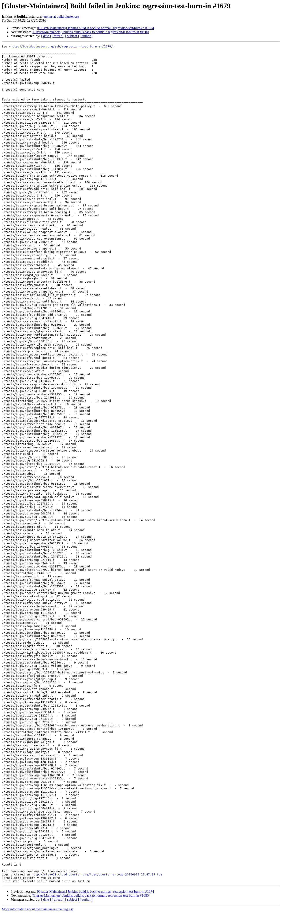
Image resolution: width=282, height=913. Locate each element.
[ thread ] (58, 36)
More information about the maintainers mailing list (37, 909)
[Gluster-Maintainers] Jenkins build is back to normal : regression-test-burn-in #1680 (90, 32)
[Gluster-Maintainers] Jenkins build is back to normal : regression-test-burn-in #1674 (95, 28)
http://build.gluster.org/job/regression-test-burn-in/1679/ (62, 46)
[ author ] (86, 36)
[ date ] (46, 36)
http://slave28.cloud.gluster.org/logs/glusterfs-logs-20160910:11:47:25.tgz (97, 874)
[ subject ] (72, 36)
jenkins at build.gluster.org (61, 16)
